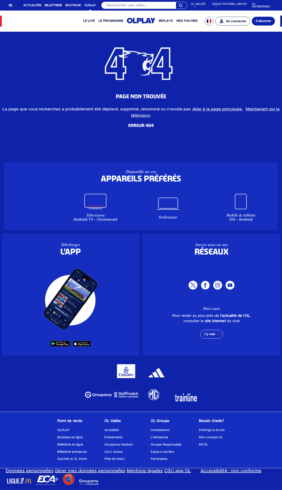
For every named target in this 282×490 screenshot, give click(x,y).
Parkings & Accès (212, 430)
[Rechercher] (144, 5)
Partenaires (159, 459)
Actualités (111, 430)
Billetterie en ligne (70, 444)
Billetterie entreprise (72, 451)
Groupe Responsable (166, 444)
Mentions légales (145, 471)
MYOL (203, 444)
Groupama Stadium (118, 444)
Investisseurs (160, 430)
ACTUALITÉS (32, 5)
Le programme (110, 20)
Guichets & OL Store (72, 459)
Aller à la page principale (217, 109)
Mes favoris (187, 20)
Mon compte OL (211, 437)
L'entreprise (159, 437)
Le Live (89, 20)
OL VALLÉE (198, 4)
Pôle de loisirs (114, 459)
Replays (166, 20)
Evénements (113, 437)
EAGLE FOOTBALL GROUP (229, 4)
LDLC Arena (113, 451)
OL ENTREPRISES (261, 5)
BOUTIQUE (73, 5)
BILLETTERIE (53, 5)
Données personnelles (29, 471)
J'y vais (209, 334)
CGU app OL (177, 471)
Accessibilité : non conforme (230, 471)
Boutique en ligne (70, 437)
